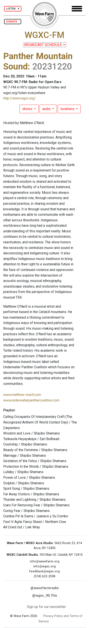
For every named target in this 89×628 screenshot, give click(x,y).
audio (46, 109)
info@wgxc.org (44, 566)
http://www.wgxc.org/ (19, 98)
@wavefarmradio (44, 588)
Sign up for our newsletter (46, 607)
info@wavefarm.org (44, 561)
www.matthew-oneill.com (22, 395)
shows (27, 109)
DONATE (12, 21)
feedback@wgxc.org (44, 571)
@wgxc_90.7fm (44, 595)
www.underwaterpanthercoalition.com (31, 400)
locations (67, 109)
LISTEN (12, 8)
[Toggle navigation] (77, 9)
